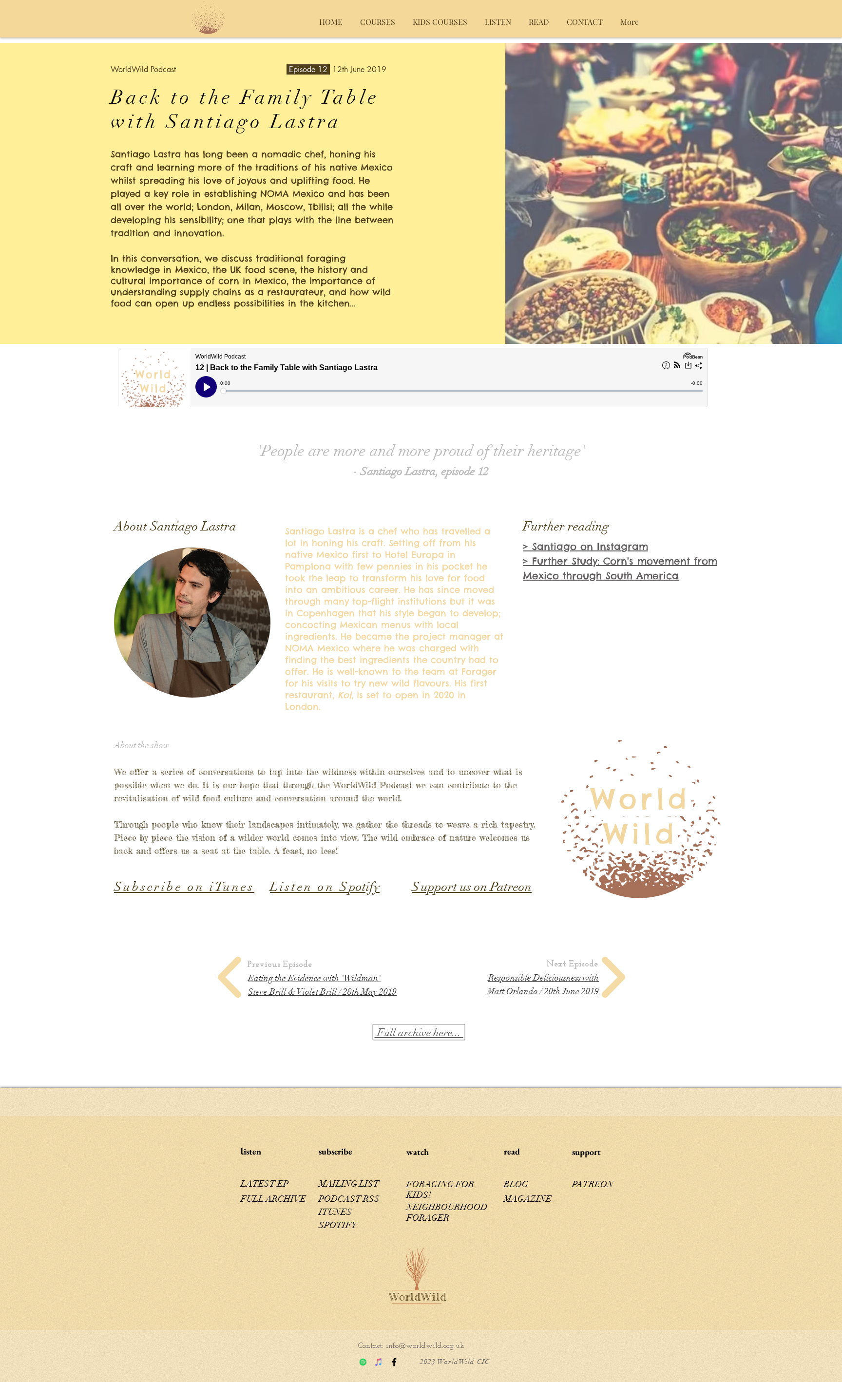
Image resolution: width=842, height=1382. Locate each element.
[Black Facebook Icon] (394, 1362)
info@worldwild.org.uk (425, 1346)
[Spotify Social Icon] (363, 1362)
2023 (428, 1362)
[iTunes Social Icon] (378, 1362)
